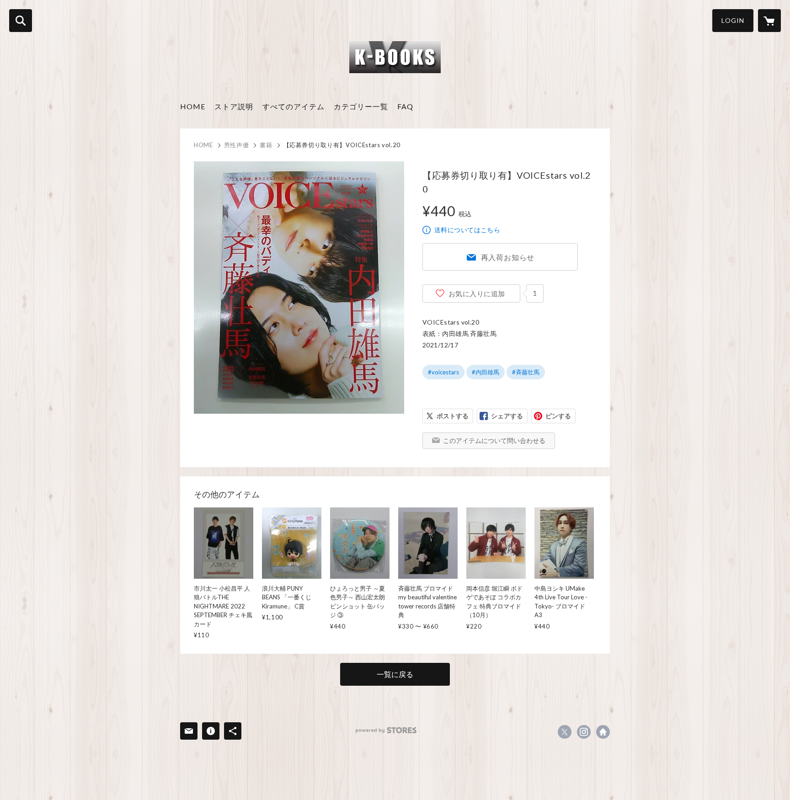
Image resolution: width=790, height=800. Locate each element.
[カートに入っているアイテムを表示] (769, 20)
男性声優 (236, 145)
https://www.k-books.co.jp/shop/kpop (603, 732)
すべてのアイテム (293, 106)
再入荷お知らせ (508, 257)
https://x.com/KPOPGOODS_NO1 (564, 732)
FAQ (405, 106)
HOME (192, 106)
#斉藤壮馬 (525, 372)
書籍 (266, 145)
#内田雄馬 (485, 372)
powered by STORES (386, 730)
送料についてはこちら (467, 230)
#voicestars (443, 372)
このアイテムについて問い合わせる (494, 440)
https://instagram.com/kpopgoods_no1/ (584, 732)
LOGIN (732, 20)
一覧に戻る (395, 674)
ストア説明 (233, 106)
